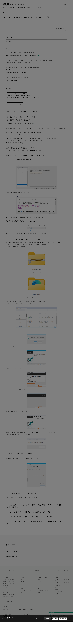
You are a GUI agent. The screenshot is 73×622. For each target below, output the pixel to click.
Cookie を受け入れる (63, 618)
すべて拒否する (54, 618)
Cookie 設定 (47, 618)
